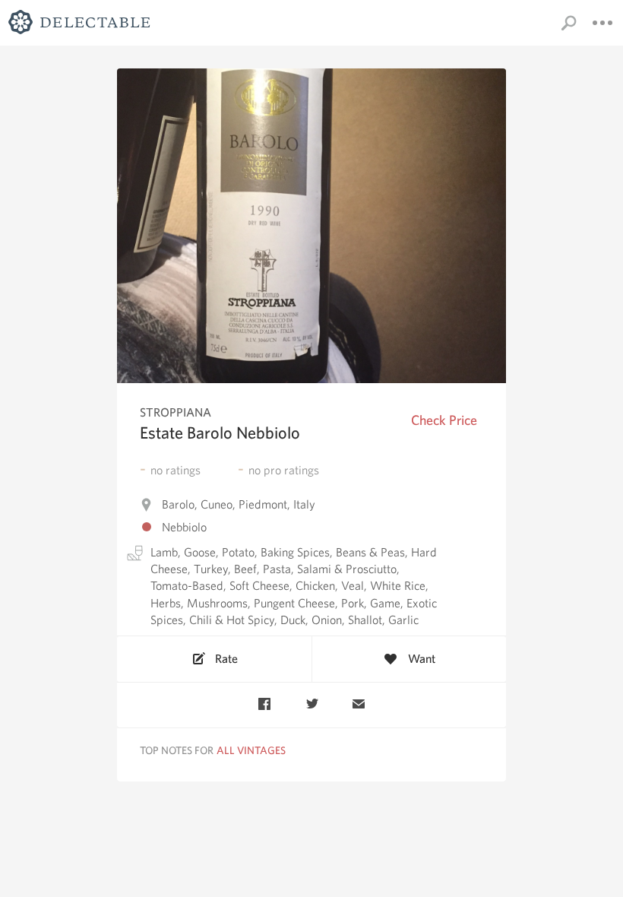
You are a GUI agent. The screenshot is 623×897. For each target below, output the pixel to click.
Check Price (444, 420)
